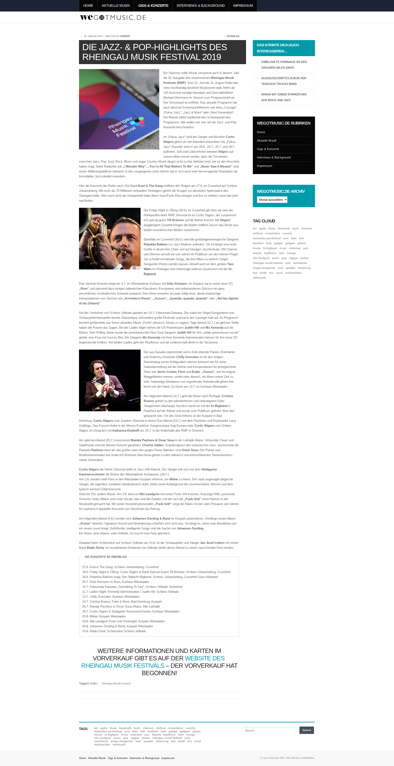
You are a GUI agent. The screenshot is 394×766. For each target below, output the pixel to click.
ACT (255, 228)
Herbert (125, 36)
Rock (288, 263)
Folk (301, 238)
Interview (295, 248)
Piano (275, 258)
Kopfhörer (270, 253)
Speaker (291, 267)
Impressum (243, 6)
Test (255, 272)
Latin (281, 253)
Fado (294, 238)
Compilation (272, 233)
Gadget (278, 243)
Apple (262, 228)
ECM (286, 238)
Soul (280, 267)
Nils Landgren (261, 258)
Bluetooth (284, 228)
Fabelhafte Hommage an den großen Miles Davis (284, 64)
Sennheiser (300, 263)
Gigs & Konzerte (153, 6)
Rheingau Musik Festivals (122, 665)
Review (304, 258)
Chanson (306, 228)
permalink (233, 36)
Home (88, 6)
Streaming (304, 267)
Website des (205, 658)
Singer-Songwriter (264, 267)
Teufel (263, 272)
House (257, 248)
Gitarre (302, 243)
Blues (271, 228)
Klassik (257, 253)
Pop (284, 258)
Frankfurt (258, 243)
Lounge (291, 253)
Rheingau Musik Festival (116, 683)
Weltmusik (259, 277)
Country (287, 233)
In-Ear (283, 248)
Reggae (293, 258)
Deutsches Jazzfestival (267, 238)
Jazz (305, 248)
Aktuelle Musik (116, 6)
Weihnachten (293, 272)
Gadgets (290, 243)
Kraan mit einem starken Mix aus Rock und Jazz (284, 97)
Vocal (279, 272)
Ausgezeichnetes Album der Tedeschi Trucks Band (283, 80)
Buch (295, 228)
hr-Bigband (270, 248)
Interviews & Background (201, 6)
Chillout (257, 233)
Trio (271, 272)
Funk (268, 243)
